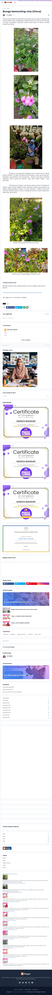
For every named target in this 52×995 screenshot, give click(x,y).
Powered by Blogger (9, 647)
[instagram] (29, 982)
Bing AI (6, 634)
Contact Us (35, 989)
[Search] (15, 2)
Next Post (47, 345)
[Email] (27, 307)
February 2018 (26, 717)
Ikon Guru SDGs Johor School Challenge (12, 692)
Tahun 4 (38, 634)
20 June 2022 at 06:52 (11, 331)
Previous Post (5, 345)
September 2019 (26, 707)
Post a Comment (26, 340)
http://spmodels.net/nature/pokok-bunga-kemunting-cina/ (22, 292)
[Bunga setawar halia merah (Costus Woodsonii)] (6, 610)
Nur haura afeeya (12, 329)
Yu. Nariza (9, 656)
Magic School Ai (21, 634)
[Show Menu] (2, 2)
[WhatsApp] (24, 307)
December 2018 (26, 710)
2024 (26, 836)
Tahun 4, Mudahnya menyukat (10, 929)
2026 (26, 834)
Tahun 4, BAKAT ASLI (8, 948)
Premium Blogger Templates (19, 991)
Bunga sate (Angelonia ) (8, 939)
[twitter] (23, 982)
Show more (9, 657)
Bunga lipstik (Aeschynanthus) (10, 873)
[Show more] (30, 307)
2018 (26, 841)
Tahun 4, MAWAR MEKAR (9, 911)
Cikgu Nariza (6, 641)
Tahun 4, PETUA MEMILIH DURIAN (20, 623)
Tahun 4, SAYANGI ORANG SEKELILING (21, 616)
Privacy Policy (28, 989)
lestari (8, 8)
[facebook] (20, 982)
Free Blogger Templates (40, 991)
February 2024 (26, 703)
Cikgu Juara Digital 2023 (8, 687)
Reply (5, 335)
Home (4, 8)
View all (46, 314)
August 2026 (26, 698)
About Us (21, 989)
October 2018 (26, 715)
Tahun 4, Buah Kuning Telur (9, 957)
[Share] (48, 15)
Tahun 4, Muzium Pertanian (9, 920)
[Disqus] (26, 745)
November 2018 (26, 712)
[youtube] (26, 982)
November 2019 (26, 705)
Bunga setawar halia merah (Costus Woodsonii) (24, 609)
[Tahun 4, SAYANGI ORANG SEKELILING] (6, 616)
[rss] (32, 982)
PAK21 (30, 634)
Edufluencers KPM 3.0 (8, 689)
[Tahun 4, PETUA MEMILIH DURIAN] (6, 623)
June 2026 (26, 700)
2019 (26, 838)
